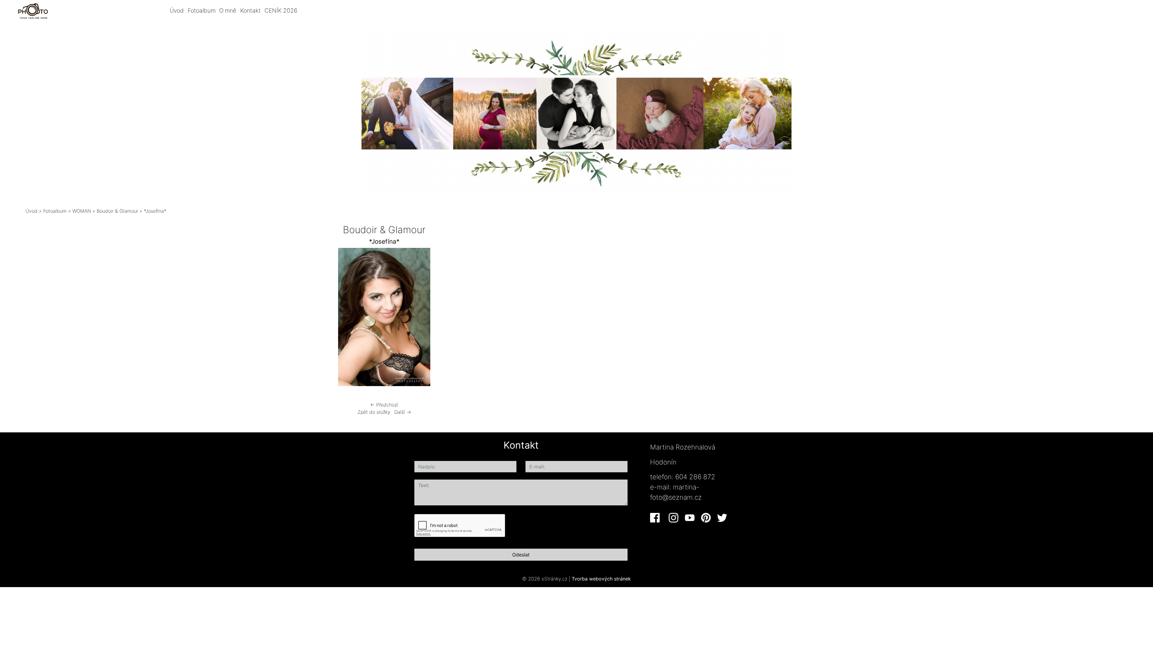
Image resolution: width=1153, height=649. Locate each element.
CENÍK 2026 (281, 10)
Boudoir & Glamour (117, 211)
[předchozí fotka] (223, 318)
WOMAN (81, 211)
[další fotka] (545, 318)
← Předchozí (384, 405)
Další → (402, 412)
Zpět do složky (374, 412)
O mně (227, 10)
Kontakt (250, 10)
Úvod (177, 10)
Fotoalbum (202, 10)
